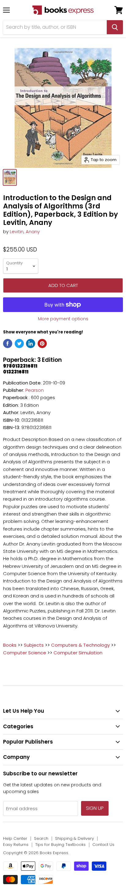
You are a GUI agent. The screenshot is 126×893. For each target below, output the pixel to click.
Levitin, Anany (25, 231)
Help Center (15, 838)
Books (10, 645)
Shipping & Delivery (74, 838)
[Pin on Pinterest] (42, 343)
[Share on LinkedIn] (30, 343)
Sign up (95, 808)
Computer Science (24, 652)
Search (41, 838)
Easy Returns (15, 844)
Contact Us (103, 844)
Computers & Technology (80, 645)
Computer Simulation (78, 652)
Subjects (34, 645)
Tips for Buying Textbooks (60, 844)
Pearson (34, 390)
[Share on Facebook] (7, 343)
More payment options (63, 318)
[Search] (115, 27)
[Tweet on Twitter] (19, 343)
